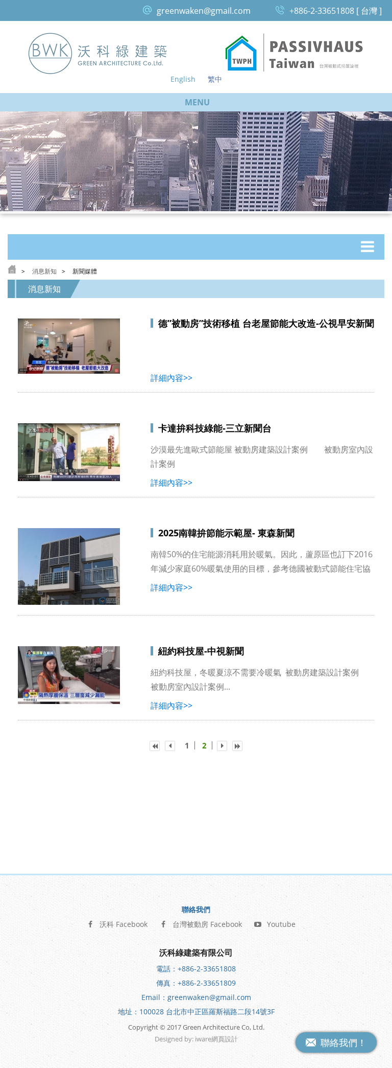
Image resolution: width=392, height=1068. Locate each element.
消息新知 (44, 271)
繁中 (215, 79)
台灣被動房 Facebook (207, 924)
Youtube (281, 924)
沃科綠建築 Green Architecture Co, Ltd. (98, 53)
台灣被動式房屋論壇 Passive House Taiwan (294, 53)
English (182, 79)
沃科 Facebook (124, 924)
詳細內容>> (171, 377)
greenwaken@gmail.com (204, 10)
